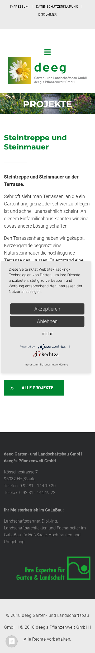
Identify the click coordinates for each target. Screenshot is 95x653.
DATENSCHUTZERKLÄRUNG (57, 6)
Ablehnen (47, 321)
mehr (47, 333)
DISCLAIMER (47, 14)
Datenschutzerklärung (54, 364)
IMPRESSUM (19, 6)
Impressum (31, 364)
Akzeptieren (47, 309)
